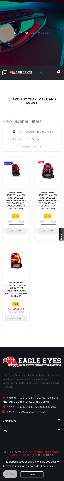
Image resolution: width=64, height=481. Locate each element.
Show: (25, 146)
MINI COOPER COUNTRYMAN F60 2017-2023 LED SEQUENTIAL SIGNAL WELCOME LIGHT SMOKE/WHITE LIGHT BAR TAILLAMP (48, 200)
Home (16, 33)
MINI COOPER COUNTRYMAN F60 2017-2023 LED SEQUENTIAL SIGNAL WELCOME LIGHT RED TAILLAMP (16, 289)
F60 (26, 33)
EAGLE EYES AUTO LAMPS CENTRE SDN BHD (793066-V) (35, 453)
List (20, 131)
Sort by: (17, 139)
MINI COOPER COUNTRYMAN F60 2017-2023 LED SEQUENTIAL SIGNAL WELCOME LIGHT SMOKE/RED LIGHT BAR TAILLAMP (16, 200)
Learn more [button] (47, 466)
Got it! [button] (32, 474)
